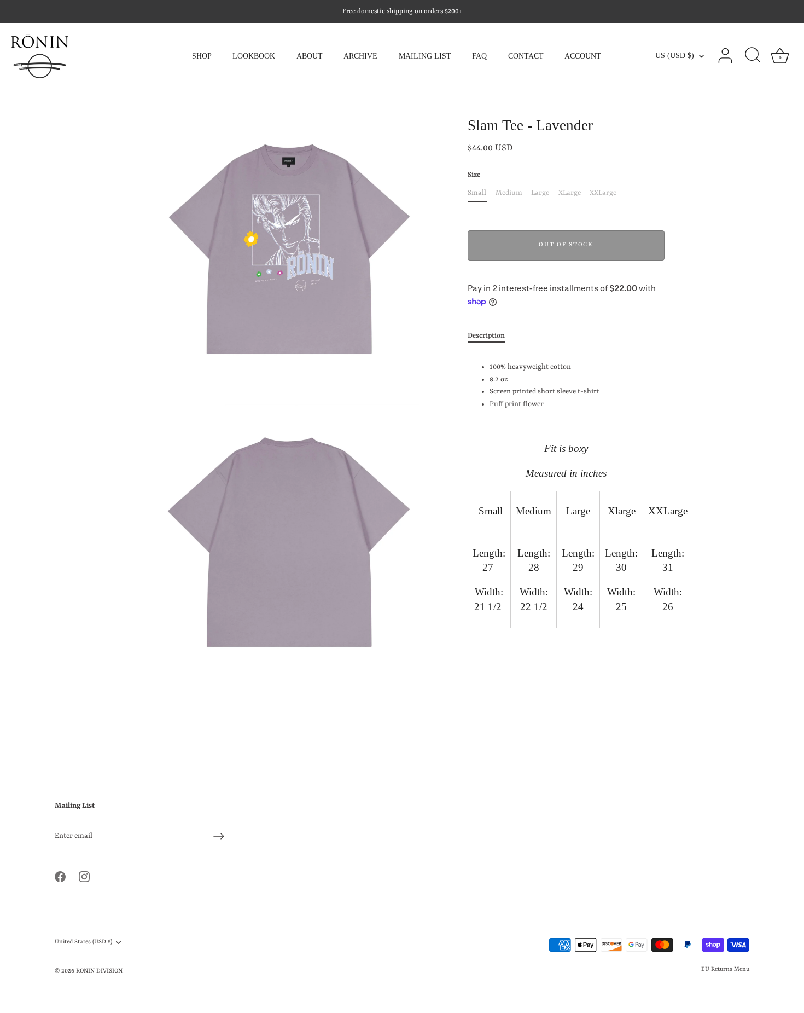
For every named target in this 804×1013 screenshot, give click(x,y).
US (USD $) (674, 55)
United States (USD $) (83, 942)
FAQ (479, 55)
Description (486, 336)
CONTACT (526, 55)
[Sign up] (218, 836)
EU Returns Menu (725, 969)
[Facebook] (60, 876)
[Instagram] (84, 876)
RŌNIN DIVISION (99, 971)
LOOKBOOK (253, 55)
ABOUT (309, 55)
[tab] (492, 336)
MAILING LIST (425, 55)
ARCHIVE (360, 55)
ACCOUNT (582, 55)
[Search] (753, 56)
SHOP (202, 55)
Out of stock (566, 244)
